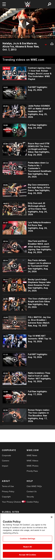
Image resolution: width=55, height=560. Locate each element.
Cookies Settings (27, 538)
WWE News (32, 455)
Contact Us (32, 491)
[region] (27, 536)
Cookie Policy (33, 502)
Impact (5, 466)
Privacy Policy (8, 491)
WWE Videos (32, 460)
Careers (5, 460)
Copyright (6, 497)
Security (30, 497)
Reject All (27, 547)
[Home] (27, 4)
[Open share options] (52, 44)
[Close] (52, 517)
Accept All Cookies (27, 555)
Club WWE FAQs (33, 486)
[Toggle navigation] (4, 4)
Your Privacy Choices (8, 502)
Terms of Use (8, 486)
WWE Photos (32, 466)
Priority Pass (32, 471)
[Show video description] (46, 44)
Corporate (6, 455)
